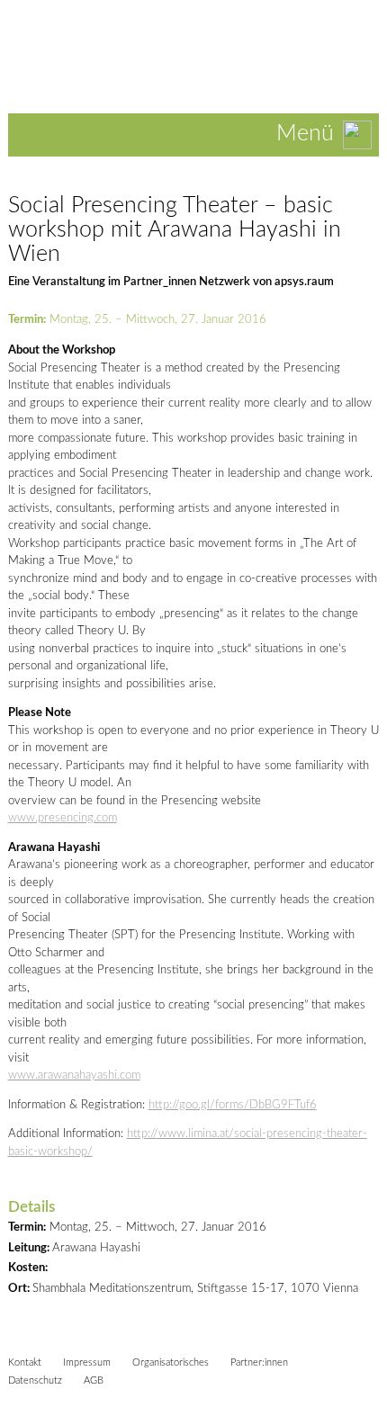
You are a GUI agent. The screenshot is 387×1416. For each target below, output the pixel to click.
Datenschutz (35, 1380)
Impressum (87, 1362)
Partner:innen (259, 1362)
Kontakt (24, 1362)
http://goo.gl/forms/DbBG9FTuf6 (232, 1105)
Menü (305, 133)
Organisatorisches (170, 1362)
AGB (94, 1380)
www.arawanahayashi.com (74, 1075)
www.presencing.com (62, 818)
